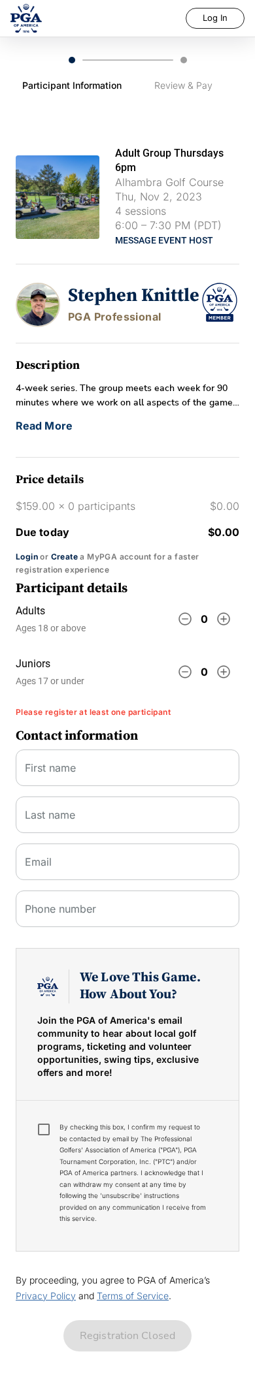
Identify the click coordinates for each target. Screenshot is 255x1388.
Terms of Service (133, 1295)
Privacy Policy (46, 1295)
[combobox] (127, 867)
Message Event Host (164, 240)
